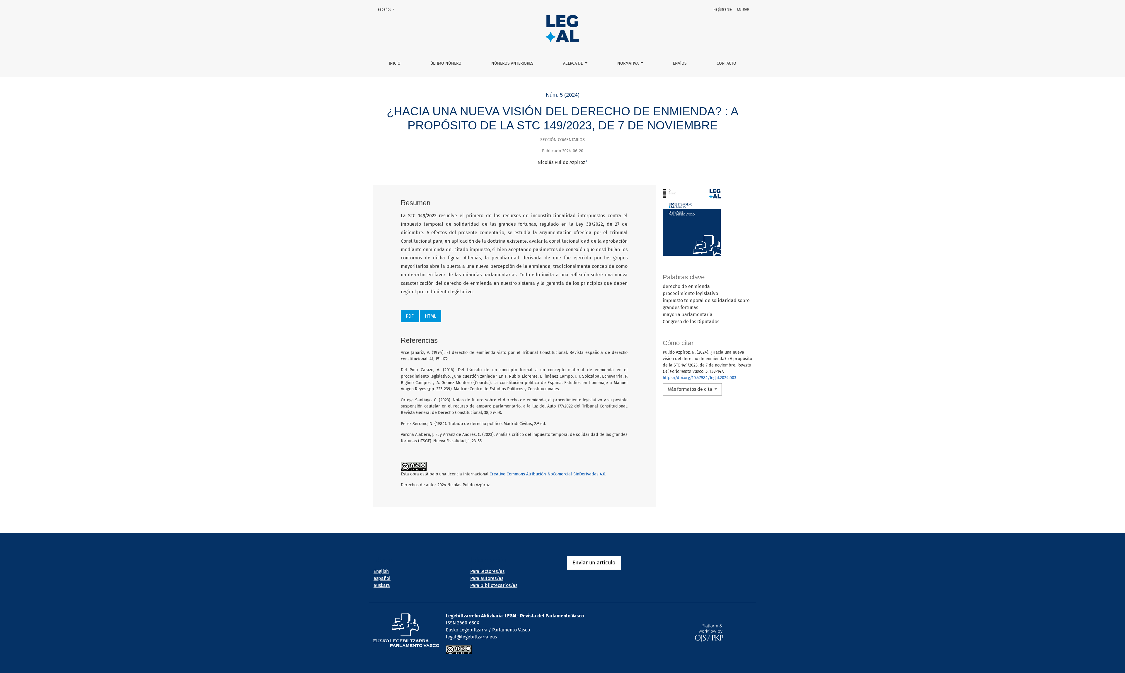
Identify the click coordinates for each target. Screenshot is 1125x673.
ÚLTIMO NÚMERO (445, 63)
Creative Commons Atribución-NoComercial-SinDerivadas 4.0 (547, 474)
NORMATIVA (628, 63)
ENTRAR (743, 9)
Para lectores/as (487, 571)
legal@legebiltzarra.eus (471, 637)
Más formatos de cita (690, 389)
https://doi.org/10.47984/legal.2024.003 (699, 377)
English (381, 571)
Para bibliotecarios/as (493, 585)
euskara (382, 585)
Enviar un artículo (594, 562)
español (387, 9)
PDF (410, 316)
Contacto (726, 63)
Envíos (680, 63)
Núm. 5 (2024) (562, 95)
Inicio (394, 63)
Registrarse (722, 9)
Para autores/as (486, 578)
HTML (430, 316)
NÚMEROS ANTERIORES (512, 63)
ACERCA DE (573, 63)
